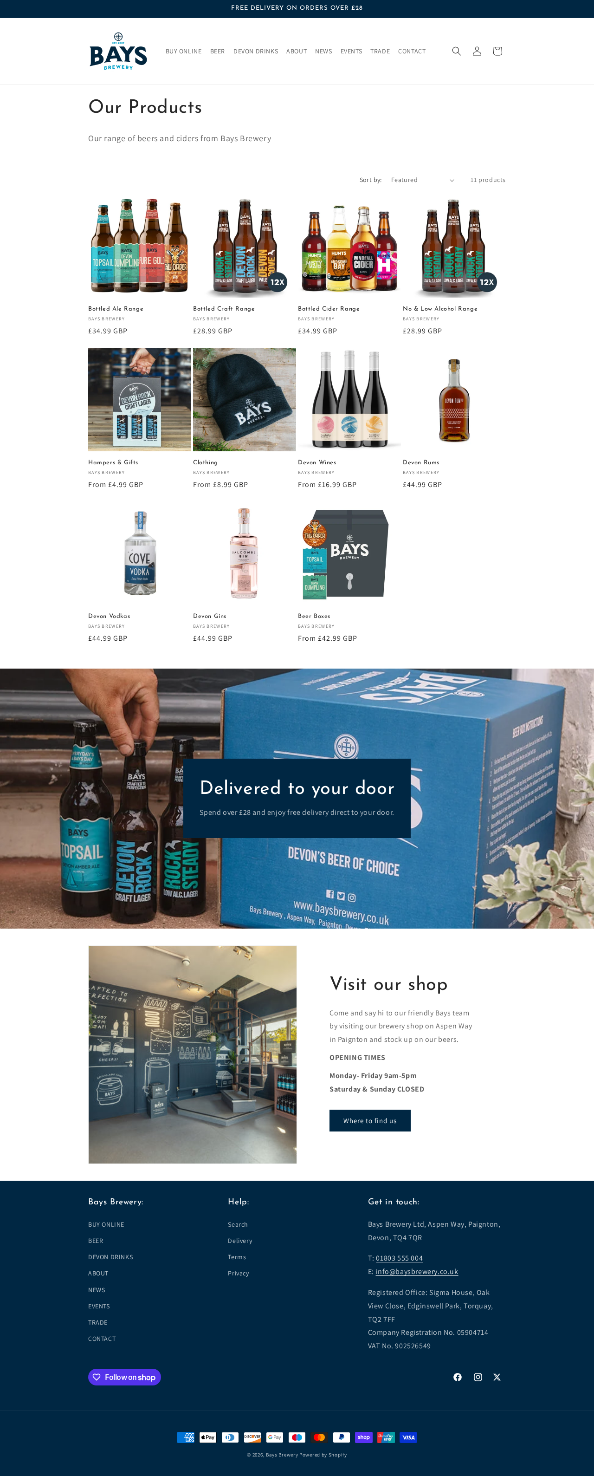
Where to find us (370, 1120)
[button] (456, 51)
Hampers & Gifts (113, 463)
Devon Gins (209, 616)
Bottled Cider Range (329, 309)
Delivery (240, 1240)
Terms (237, 1257)
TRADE (98, 1322)
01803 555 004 (399, 1258)
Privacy (238, 1273)
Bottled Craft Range (224, 309)
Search (238, 1224)
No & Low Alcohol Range (440, 309)
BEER (95, 1240)
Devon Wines (317, 463)
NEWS (96, 1290)
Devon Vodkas (109, 616)
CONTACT (102, 1338)
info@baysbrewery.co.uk (416, 1271)
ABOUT (98, 1273)
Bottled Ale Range (115, 309)
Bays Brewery (282, 1454)
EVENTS (99, 1306)
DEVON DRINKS (110, 1257)
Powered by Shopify (323, 1454)
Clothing (205, 463)
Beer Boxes (314, 616)
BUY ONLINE (106, 1224)
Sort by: (371, 180)
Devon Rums (421, 463)
